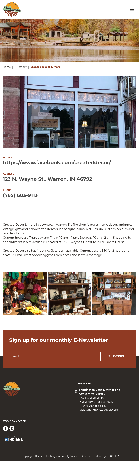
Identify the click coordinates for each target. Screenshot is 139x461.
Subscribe (116, 356)
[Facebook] (5, 428)
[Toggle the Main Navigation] (131, 9)
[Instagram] (11, 428)
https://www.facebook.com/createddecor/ (57, 163)
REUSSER (113, 456)
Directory (20, 67)
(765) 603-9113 (20, 195)
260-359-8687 (97, 405)
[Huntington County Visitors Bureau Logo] (12, 9)
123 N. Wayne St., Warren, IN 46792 (47, 179)
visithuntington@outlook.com (99, 409)
